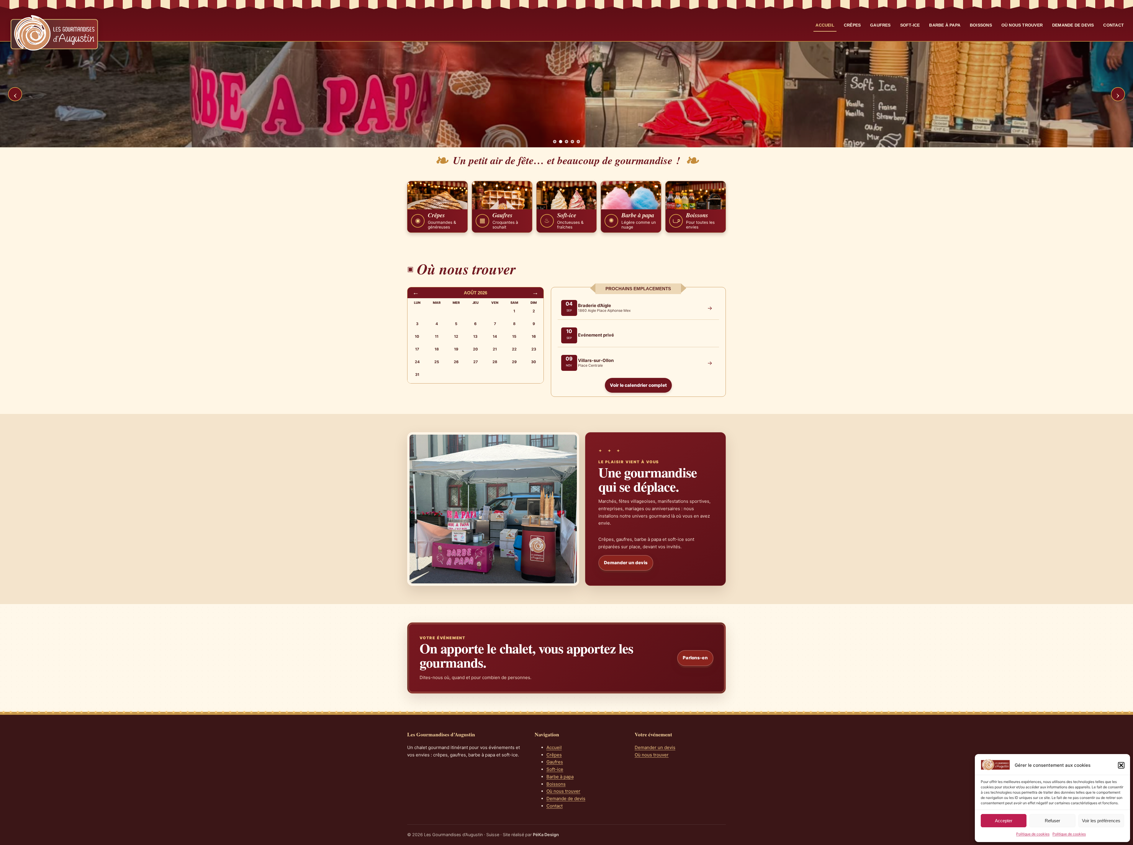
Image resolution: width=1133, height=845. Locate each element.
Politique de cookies (1033, 834)
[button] (1121, 765)
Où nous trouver (1022, 25)
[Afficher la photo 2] (560, 141)
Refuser (1052, 820)
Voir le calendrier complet (638, 385)
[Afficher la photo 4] (572, 141)
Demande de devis (1073, 25)
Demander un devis (626, 562)
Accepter (1003, 820)
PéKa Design (546, 834)
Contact (1113, 25)
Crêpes (852, 25)
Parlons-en (695, 657)
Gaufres (880, 25)
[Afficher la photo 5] (578, 141)
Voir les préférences (1101, 820)
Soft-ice (910, 25)
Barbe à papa (944, 25)
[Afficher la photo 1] (554, 141)
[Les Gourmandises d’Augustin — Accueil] (54, 32)
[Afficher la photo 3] (566, 141)
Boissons (981, 25)
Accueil (825, 25)
